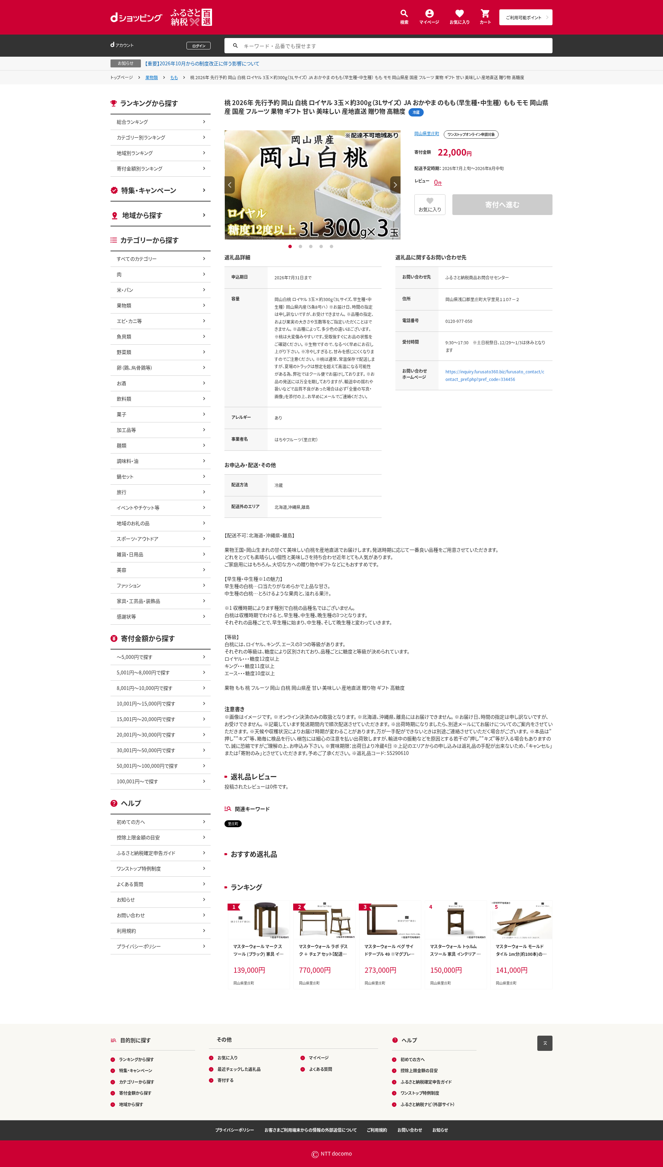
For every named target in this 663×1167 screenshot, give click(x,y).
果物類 (151, 77)
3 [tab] (312, 246)
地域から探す (142, 215)
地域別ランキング (135, 152)
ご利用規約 (377, 1130)
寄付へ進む (502, 204)
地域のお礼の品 (133, 523)
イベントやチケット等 (138, 507)
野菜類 (124, 351)
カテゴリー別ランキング (141, 137)
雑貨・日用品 (130, 554)
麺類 (121, 445)
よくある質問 (130, 883)
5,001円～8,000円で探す (143, 672)
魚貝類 (124, 336)
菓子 (121, 414)
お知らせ (126, 899)
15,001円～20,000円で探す (146, 719)
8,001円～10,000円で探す (145, 687)
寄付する (225, 1080)
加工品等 (126, 429)
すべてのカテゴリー (137, 258)
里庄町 (233, 823)
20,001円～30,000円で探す (146, 734)
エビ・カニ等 (129, 320)
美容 (121, 569)
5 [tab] (332, 246)
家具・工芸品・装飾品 (138, 600)
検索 (404, 21)
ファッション (129, 585)
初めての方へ (131, 821)
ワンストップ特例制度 (139, 868)
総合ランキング (132, 121)
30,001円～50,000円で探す (146, 750)
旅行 (121, 491)
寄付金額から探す (135, 1093)
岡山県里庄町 (426, 133)
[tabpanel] (312, 185)
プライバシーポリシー (139, 946)
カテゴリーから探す (136, 1082)
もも (174, 77)
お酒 (121, 383)
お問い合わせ (131, 915)
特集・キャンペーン (148, 190)
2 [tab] (301, 246)
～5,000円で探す (135, 656)
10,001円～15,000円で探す (146, 703)
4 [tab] (322, 246)
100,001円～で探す (137, 781)
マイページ (429, 21)
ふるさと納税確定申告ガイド (146, 852)
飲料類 (124, 398)
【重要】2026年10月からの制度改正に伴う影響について (202, 63)
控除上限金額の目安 (138, 837)
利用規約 (126, 930)
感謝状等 (126, 616)
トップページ (121, 77)
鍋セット (125, 476)
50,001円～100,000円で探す (147, 765)
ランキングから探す (136, 1059)
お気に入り (459, 21)
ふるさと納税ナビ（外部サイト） (428, 1104)
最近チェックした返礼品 (239, 1069)
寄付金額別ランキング (139, 168)
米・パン (125, 289)
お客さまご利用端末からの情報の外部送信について (311, 1130)
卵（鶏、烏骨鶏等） (135, 367)
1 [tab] (291, 246)
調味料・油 (127, 460)
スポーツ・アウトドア (137, 538)
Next (395, 185)
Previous (229, 185)
